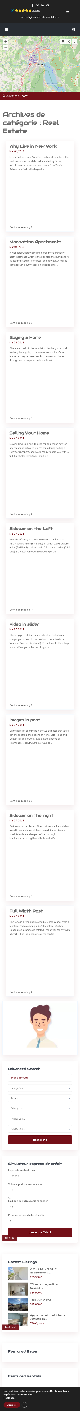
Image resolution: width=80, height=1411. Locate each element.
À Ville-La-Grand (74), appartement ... (44, 1270)
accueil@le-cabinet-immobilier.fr (40, 17)
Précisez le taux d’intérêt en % (26, 1215)
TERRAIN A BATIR (42, 1299)
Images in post (24, 719)
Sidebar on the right (31, 815)
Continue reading (19, 227)
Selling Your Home (29, 432)
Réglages (9, 1398)
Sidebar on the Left (31, 528)
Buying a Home (25, 337)
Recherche (40, 1140)
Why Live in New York (33, 146)
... (46, 169)
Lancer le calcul (40, 1232)
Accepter (11, 1404)
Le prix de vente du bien (22, 1170)
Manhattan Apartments (35, 241)
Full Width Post (26, 911)
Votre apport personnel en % (25, 1184)
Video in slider (24, 624)
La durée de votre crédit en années (28, 1201)
